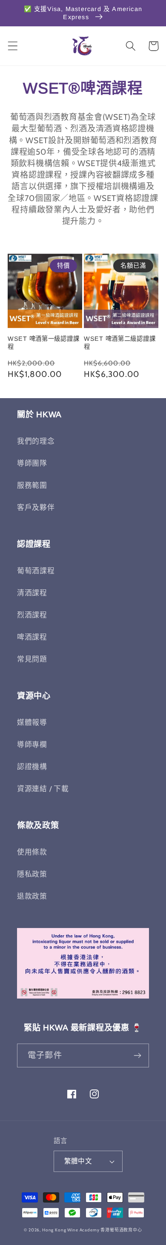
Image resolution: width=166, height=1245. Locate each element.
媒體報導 (32, 722)
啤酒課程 (32, 637)
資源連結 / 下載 (43, 788)
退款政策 (32, 896)
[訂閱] (137, 1055)
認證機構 (32, 766)
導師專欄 (32, 744)
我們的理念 (36, 441)
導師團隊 (32, 463)
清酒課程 (32, 593)
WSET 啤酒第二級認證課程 (119, 342)
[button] (13, 46)
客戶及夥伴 (36, 507)
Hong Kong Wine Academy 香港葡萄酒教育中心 (92, 1230)
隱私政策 (32, 874)
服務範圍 (32, 485)
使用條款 (32, 852)
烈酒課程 (32, 615)
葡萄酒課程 (36, 570)
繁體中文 (78, 1161)
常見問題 (32, 659)
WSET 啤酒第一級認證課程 (43, 342)
